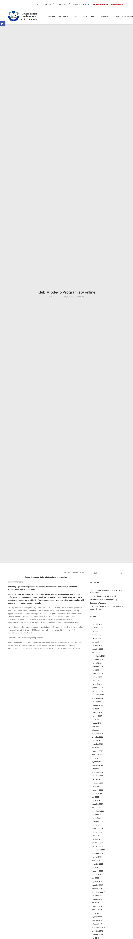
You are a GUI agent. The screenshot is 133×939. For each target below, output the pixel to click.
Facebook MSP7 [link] (62, 4)
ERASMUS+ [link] (52, 16)
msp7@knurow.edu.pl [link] (117, 4)
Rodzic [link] (84, 16)
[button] (121, 573)
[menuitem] (40, 4)
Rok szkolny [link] (63, 16)
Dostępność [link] (76, 4)
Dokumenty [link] (105, 16)
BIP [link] (38, 4)
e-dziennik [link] (48, 4)
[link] (2, 23)
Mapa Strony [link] (87, 4)
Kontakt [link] (116, 16)
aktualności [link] (68, 297)
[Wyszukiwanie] (107, 573)
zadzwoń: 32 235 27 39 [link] (100, 4)
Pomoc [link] (93, 16)
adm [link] (82, 297)
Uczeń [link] (75, 16)
